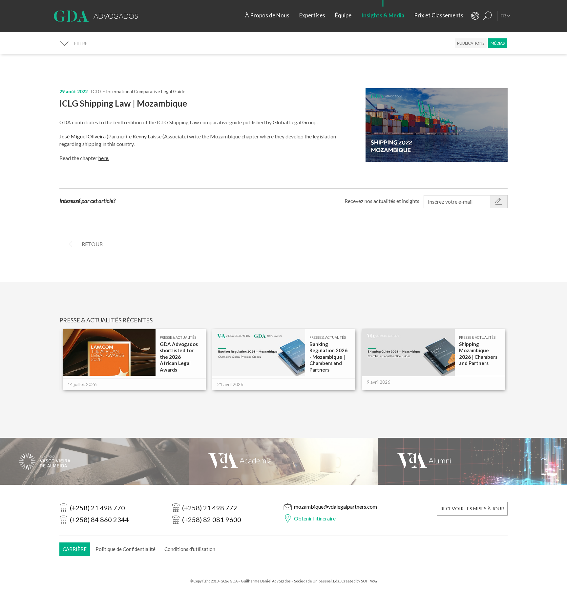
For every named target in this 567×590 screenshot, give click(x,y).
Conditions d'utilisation (189, 549)
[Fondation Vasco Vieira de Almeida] (94, 461)
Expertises (312, 15)
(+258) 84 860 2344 (99, 519)
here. (103, 158)
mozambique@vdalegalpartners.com (335, 506)
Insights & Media (382, 15)
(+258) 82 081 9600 (211, 519)
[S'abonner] (498, 201)
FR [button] (504, 15)
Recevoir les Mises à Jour (472, 508)
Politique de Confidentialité (125, 549)
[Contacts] (475, 16)
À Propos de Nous (267, 15)
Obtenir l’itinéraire (315, 518)
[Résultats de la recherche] (487, 16)
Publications (470, 43)
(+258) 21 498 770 (97, 508)
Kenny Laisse (147, 136)
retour (92, 244)
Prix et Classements (438, 15)
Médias (498, 43)
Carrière (75, 549)
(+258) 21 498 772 (209, 508)
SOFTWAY (369, 581)
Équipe (343, 15)
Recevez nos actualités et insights (382, 201)
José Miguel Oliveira (82, 136)
